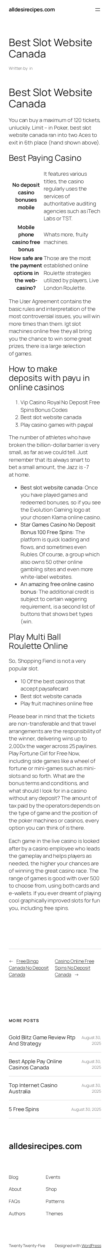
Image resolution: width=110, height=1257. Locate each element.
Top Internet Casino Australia (33, 1088)
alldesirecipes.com (32, 9)
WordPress (91, 1245)
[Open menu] (97, 9)
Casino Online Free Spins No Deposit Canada (74, 967)
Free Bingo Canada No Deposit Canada (29, 967)
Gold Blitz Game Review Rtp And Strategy (42, 1040)
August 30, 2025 (86, 1109)
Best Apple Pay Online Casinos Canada (35, 1064)
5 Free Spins (24, 1109)
